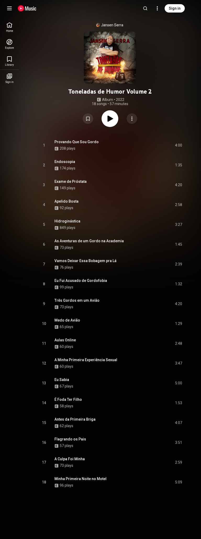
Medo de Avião (67, 320)
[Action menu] (132, 118)
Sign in (175, 8)
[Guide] (9, 8)
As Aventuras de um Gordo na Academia (89, 241)
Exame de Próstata (70, 181)
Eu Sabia (61, 380)
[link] (9, 27)
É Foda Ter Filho (68, 399)
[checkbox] (178, 145)
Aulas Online (65, 340)
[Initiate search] (145, 8)
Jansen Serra (112, 25)
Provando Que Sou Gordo (76, 142)
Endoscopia (64, 162)
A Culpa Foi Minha (69, 459)
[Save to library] (88, 119)
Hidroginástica (67, 221)
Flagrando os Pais (70, 439)
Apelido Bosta (66, 201)
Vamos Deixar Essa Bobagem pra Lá (85, 261)
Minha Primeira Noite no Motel (80, 479)
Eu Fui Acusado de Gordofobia (80, 280)
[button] (88, 118)
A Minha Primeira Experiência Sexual (85, 360)
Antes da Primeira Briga (75, 419)
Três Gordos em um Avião (76, 300)
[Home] (27, 8)
